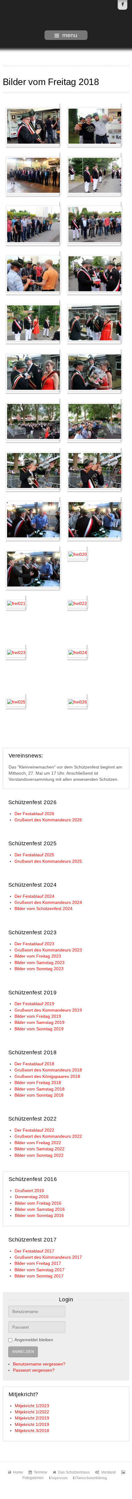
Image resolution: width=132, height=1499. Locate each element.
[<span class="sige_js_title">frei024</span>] (77, 652)
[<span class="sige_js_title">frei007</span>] (33, 273)
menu (69, 35)
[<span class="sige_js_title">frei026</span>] (77, 701)
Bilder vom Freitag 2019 (37, 1016)
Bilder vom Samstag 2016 (40, 1209)
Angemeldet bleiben (33, 1340)
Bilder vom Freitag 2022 (37, 1143)
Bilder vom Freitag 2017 (37, 1263)
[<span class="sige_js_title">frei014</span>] (95, 421)
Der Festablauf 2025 (34, 855)
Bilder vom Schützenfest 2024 (43, 908)
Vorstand (108, 1472)
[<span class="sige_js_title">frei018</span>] (95, 519)
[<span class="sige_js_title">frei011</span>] (33, 372)
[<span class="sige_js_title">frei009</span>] (33, 322)
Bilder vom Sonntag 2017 (39, 1276)
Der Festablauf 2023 (34, 944)
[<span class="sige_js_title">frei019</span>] (33, 568)
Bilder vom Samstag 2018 (39, 1089)
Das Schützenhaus (74, 1472)
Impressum (59, 1478)
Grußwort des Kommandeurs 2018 (48, 1070)
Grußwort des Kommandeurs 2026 (48, 820)
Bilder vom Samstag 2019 (39, 1022)
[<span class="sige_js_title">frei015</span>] (33, 470)
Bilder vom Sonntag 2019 (39, 1029)
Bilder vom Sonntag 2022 (39, 1155)
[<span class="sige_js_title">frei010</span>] (95, 322)
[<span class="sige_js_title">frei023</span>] (16, 652)
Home (18, 1472)
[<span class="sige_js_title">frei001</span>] (33, 125)
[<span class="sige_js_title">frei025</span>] (16, 701)
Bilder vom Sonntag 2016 (39, 1215)
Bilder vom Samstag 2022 (39, 1149)
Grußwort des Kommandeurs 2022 (48, 1136)
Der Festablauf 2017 (34, 1251)
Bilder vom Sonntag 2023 (39, 968)
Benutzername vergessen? (39, 1364)
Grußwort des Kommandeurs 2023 (48, 950)
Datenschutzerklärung (90, 1478)
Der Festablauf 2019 (34, 1003)
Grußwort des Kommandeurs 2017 (48, 1257)
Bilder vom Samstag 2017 (39, 1270)
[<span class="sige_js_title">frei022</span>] (77, 603)
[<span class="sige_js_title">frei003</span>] (33, 175)
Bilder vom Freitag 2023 (37, 956)
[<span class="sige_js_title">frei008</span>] (95, 273)
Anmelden (23, 1352)
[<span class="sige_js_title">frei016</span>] (95, 470)
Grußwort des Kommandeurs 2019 (48, 1010)
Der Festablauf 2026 (34, 813)
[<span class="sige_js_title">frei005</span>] (33, 224)
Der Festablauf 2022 (34, 1130)
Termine (40, 1472)
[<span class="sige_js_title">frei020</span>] (77, 554)
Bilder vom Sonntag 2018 (39, 1095)
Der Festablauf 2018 (34, 1064)
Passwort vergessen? (34, 1370)
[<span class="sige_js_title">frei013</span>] (33, 421)
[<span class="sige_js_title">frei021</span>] (16, 603)
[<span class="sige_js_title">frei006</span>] (95, 224)
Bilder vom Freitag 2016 (38, 1203)
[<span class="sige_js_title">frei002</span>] (95, 125)
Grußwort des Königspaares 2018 (47, 1076)
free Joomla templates (66, 1494)
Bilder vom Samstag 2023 (39, 962)
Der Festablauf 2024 (34, 896)
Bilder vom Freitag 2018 (37, 1082)
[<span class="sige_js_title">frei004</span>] (95, 175)
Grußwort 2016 (29, 1190)
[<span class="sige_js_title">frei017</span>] (33, 519)
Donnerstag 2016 (32, 1197)
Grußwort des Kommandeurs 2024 (48, 902)
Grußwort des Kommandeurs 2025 (48, 861)
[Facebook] (122, 5)
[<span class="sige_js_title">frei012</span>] (95, 372)
